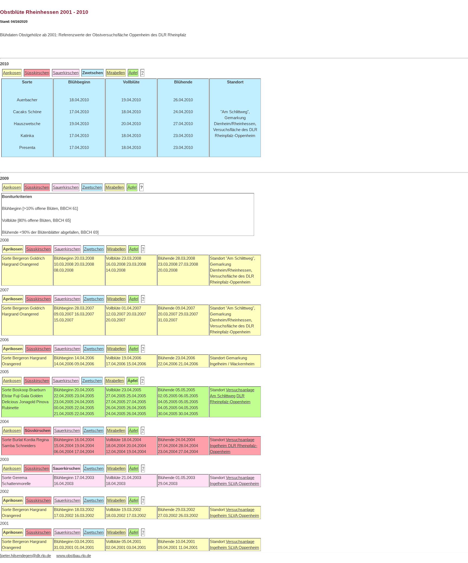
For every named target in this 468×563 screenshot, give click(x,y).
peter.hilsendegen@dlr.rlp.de (26, 556)
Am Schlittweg (222, 396)
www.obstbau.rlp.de (73, 556)
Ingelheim (219, 446)
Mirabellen (116, 73)
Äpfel (133, 73)
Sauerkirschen (66, 73)
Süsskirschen (37, 73)
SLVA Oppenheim (243, 483)
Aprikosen (12, 73)
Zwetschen (92, 187)
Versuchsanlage (240, 390)
